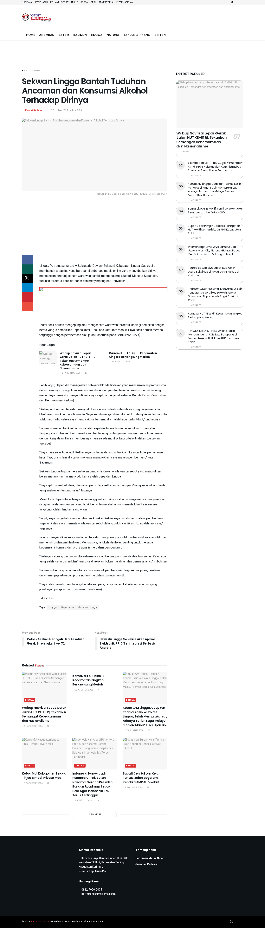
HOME (30, 35)
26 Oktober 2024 (58, 110)
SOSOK (84, 2)
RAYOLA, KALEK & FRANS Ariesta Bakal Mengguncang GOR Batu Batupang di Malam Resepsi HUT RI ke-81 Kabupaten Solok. (213, 336)
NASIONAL (27, 2)
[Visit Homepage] (36, 17)
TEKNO (74, 2)
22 (147, 787)
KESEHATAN (41, 2)
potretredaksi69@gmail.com (98, 894)
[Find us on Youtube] (242, 2)
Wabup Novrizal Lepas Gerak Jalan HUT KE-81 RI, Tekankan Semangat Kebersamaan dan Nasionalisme (77, 360)
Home (25, 70)
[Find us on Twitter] (232, 2)
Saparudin (67, 607)
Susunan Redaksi (146, 864)
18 (85, 373)
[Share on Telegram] (27, 287)
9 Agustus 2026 (83, 800)
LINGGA (96, 35)
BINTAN (160, 35)
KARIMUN (80, 35)
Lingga (52, 607)
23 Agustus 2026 (120, 361)
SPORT (64, 2)
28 (47, 783)
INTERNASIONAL (125, 2)
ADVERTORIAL (106, 2)
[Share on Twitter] (27, 278)
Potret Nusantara (39, 921)
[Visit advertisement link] (103, 257)
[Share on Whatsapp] (27, 269)
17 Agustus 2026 (134, 730)
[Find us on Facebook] (227, 2)
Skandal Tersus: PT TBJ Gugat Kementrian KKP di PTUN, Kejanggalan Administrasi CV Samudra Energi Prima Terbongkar (215, 166)
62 (148, 730)
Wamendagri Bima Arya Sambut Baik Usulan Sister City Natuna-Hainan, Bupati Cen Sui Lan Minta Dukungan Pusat (214, 250)
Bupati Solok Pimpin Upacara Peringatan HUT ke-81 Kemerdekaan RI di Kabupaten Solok (214, 229)
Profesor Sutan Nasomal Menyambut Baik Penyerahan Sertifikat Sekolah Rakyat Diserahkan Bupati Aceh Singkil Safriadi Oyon (215, 294)
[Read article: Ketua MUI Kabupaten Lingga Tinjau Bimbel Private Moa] (44, 753)
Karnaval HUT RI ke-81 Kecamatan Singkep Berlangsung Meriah (133, 355)
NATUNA (113, 35)
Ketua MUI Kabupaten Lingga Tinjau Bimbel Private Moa (44, 775)
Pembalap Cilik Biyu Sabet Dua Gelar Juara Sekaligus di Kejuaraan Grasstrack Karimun (213, 271)
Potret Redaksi (34, 110)
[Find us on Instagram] (237, 2)
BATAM (63, 35)
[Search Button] (241, 35)
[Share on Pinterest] (27, 297)
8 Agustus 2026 (133, 787)
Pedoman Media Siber (149, 858)
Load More (95, 814)
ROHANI (54, 2)
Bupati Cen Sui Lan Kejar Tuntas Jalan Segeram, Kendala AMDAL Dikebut (141, 777)
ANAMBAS (46, 35)
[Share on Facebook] (27, 259)
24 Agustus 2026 (70, 373)
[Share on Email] (27, 306)
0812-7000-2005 (91, 890)
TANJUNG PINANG (136, 35)
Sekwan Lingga (87, 607)
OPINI (93, 2)
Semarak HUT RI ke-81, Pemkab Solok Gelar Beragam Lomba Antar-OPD (215, 210)
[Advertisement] (172, 16)
